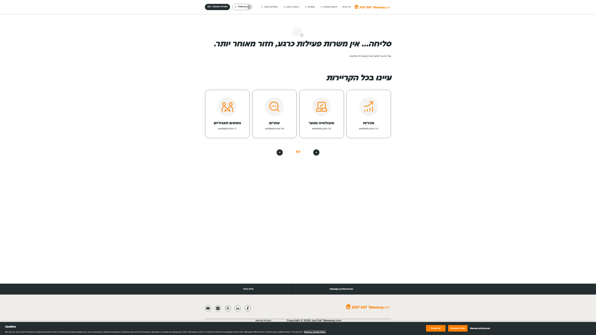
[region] (298, 328)
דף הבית (346, 7)
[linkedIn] (238, 308)
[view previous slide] (316, 152)
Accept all (435, 328)
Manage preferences (341, 289)
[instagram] (218, 308)
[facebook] (248, 308)
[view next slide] (280, 152)
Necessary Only (457, 328)
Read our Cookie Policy (314, 332)
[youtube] (208, 308)
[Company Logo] (372, 7)
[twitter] (228, 308)
